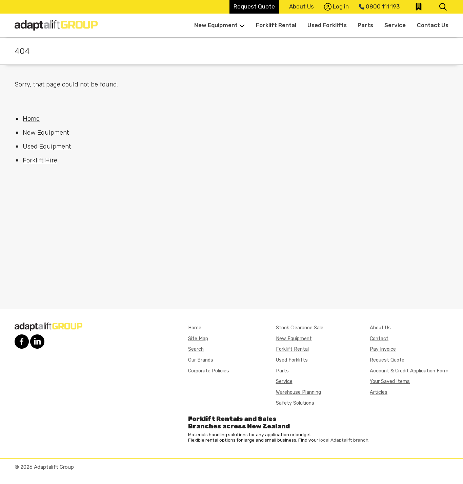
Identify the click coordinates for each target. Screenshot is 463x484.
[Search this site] (443, 7)
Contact (379, 339)
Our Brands (200, 360)
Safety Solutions (295, 403)
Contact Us (432, 25)
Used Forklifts (327, 25)
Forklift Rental (276, 25)
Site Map (198, 339)
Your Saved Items (390, 381)
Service (395, 25)
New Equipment (216, 25)
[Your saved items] (418, 7)
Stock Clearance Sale (299, 328)
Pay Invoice (383, 349)
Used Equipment (47, 146)
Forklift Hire (40, 160)
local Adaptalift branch (343, 440)
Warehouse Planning (298, 392)
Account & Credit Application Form (409, 371)
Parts (365, 25)
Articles (378, 392)
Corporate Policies (208, 371)
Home (31, 118)
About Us (301, 6)
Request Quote (254, 6)
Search (196, 349)
